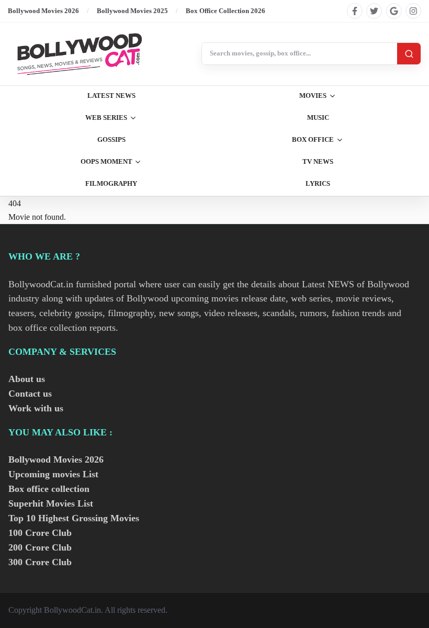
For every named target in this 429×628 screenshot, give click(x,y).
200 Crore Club (40, 547)
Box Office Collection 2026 (225, 11)
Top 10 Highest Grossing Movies (73, 518)
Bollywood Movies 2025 (132, 11)
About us (26, 379)
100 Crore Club (40, 533)
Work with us (35, 408)
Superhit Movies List (50, 503)
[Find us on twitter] (374, 11)
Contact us (30, 393)
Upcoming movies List (53, 474)
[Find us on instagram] (413, 11)
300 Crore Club (40, 562)
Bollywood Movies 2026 (43, 11)
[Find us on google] (394, 11)
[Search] (409, 53)
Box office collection (48, 489)
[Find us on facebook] (355, 11)
